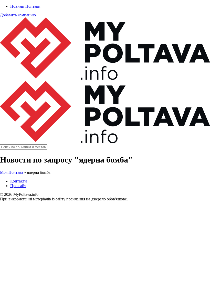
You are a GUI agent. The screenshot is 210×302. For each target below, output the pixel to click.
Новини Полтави (25, 6)
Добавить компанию (18, 15)
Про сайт (18, 186)
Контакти (18, 181)
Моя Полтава (11, 172)
